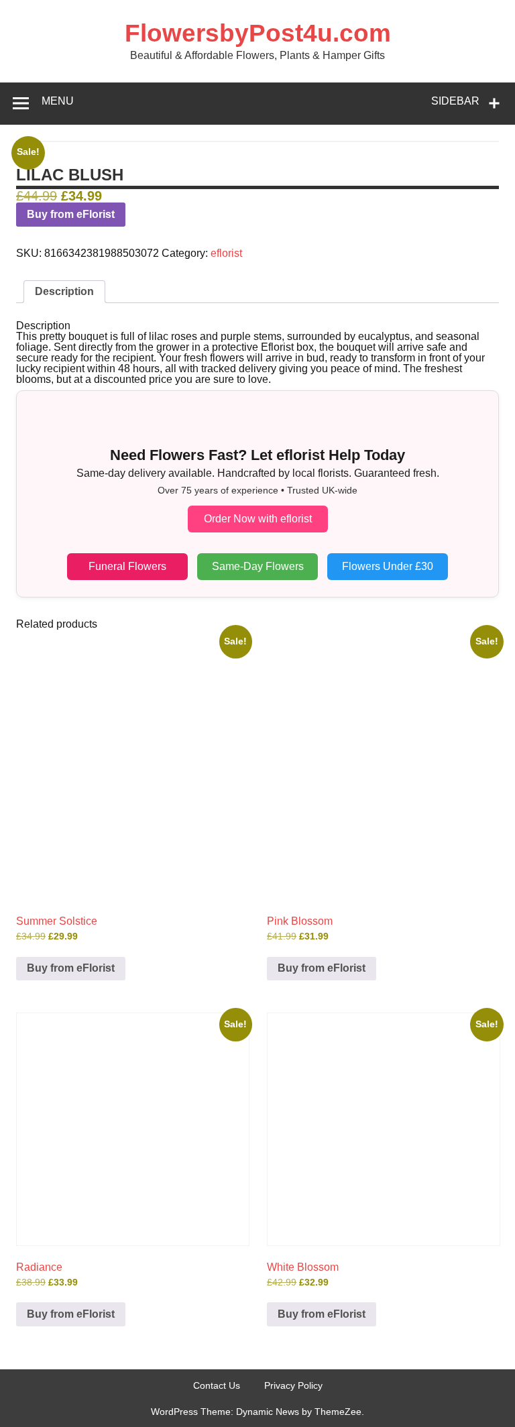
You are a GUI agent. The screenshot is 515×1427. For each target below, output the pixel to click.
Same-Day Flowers (258, 566)
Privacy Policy (293, 1385)
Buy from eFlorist (71, 214)
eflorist (226, 253)
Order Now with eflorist (258, 518)
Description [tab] (64, 291)
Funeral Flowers (127, 566)
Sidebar (455, 101)
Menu (58, 101)
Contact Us (216, 1385)
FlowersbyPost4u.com (258, 33)
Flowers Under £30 (387, 566)
